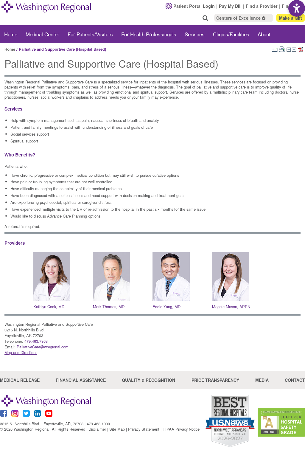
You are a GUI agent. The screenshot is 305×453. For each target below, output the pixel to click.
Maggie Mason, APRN (231, 306)
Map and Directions (20, 352)
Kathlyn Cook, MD (48, 306)
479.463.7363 (36, 341)
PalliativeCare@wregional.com (43, 347)
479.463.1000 (98, 423)
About (264, 34)
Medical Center (42, 34)
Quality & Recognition (148, 380)
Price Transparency (215, 380)
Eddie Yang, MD (166, 306)
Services (195, 34)
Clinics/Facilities (231, 34)
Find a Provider (262, 6)
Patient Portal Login (194, 6)
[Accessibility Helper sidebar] (296, 8)
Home (10, 34)
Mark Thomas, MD (109, 306)
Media (262, 380)
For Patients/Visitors (90, 34)
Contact (295, 380)
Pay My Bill (230, 6)
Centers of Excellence (239, 18)
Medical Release (20, 380)
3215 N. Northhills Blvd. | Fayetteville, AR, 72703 (41, 423)
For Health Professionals (148, 34)
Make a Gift (290, 18)
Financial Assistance (81, 380)
